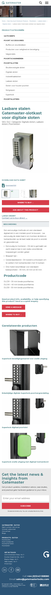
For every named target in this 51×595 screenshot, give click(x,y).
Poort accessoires (14, 40)
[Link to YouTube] (17, 569)
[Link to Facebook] (11, 569)
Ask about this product (25, 210)
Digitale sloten (6, 24)
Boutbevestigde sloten (15, 68)
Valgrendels (10, 54)
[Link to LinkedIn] (4, 569)
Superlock (10, 95)
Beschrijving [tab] (10, 224)
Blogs (4, 533)
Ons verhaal (6, 531)
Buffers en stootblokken (16, 45)
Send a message (13, 307)
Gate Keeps (9, 36)
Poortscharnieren (13, 59)
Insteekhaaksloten (13, 76)
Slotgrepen (10, 90)
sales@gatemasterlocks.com (32, 579)
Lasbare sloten (42, 21)
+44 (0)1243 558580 (38, 576)
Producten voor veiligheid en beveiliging (22, 49)
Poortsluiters (11, 99)
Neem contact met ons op (11, 527)
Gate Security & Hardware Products (17, 21)
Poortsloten (33, 21)
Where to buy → (25, 203)
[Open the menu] (46, 3)
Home (4, 21)
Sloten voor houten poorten (17, 86)
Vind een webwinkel (9, 529)
